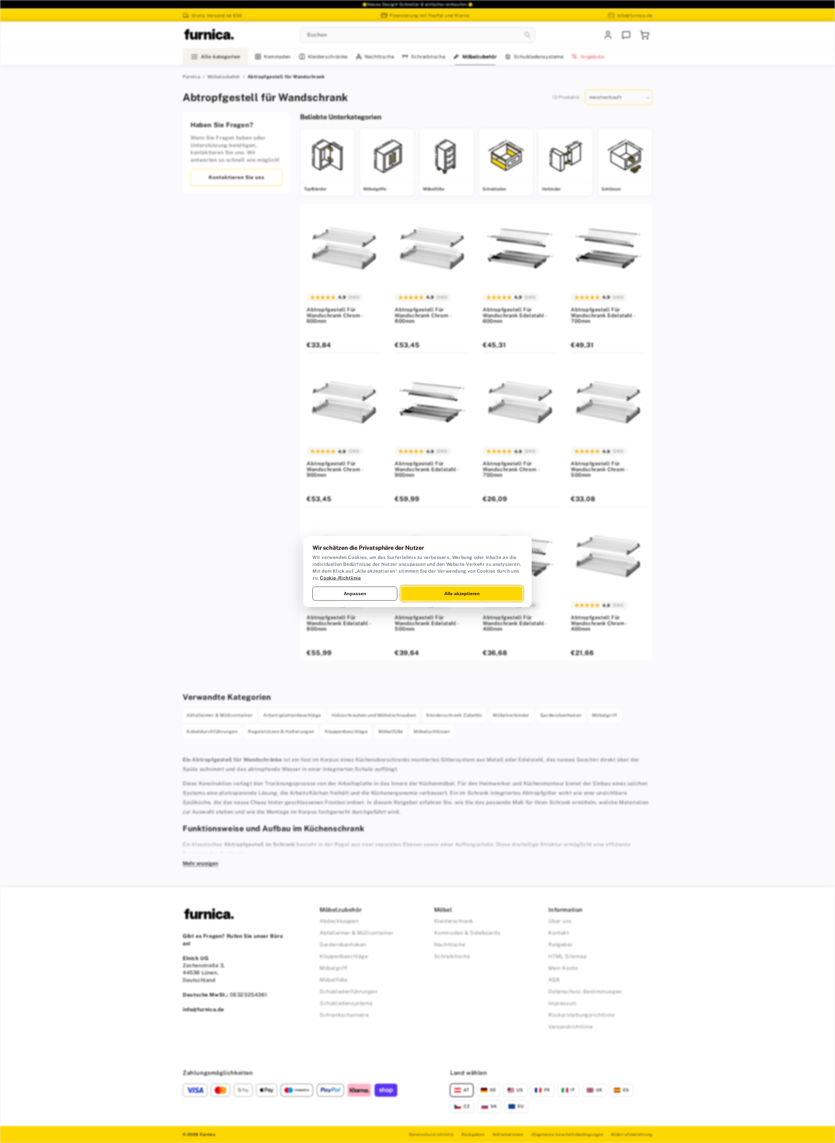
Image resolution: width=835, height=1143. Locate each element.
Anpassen (355, 593)
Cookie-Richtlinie (340, 577)
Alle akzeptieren (462, 593)
